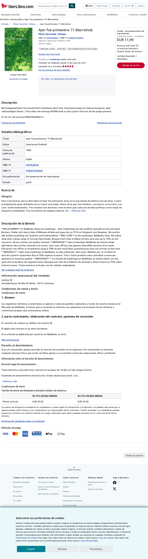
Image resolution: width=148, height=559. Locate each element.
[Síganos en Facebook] (114, 483)
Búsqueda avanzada (10, 14)
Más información (10, 339)
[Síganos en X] (114, 489)
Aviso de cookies (70, 505)
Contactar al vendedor (13, 122)
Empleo (66, 491)
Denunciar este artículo (109, 122)
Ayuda (140, 6)
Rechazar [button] (62, 549)
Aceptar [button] (31, 549)
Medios (66, 487)
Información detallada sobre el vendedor (23, 421)
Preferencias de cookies (26, 537)
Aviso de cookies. (106, 537)
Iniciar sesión (102, 6)
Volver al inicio (74, 469)
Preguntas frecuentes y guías (97, 483)
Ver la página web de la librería (17, 269)
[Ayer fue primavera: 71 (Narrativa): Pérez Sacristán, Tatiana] (18, 49)
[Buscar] (72, 5)
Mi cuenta (17, 491)
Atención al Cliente (95, 489)
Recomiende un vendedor (48, 494)
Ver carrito (17, 501)
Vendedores (112, 14)
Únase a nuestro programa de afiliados (49, 488)
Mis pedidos (18, 496)
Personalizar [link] (96, 549)
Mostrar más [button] (79, 210)
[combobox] (53, 5)
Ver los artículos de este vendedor (54, 70)
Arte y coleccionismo (86, 14)
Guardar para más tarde (49, 54)
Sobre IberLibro (69, 482)
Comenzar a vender (138, 14)
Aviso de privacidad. (89, 540)
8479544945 (52, 38)
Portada (5, 24)
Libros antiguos (59, 14)
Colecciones (35, 14)
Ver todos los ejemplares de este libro (59, 79)
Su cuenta (116, 6)
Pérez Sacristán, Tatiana (24, 24)
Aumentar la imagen (18, 79)
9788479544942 (34, 170)
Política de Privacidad (71, 496)
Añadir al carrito (130, 65)
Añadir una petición (134, 455)
